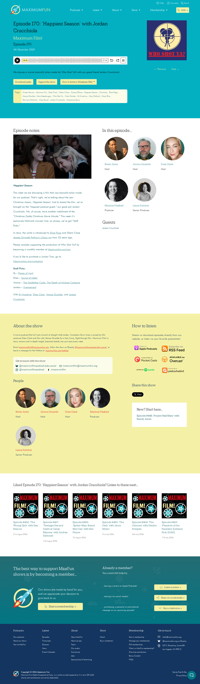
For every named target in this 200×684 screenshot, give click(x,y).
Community (75, 652)
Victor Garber (70, 96)
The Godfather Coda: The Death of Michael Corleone (51, 283)
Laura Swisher (141, 205)
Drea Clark (53, 92)
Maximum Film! (27, 38)
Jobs (73, 656)
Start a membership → (62, 606)
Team (73, 645)
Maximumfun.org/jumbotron (28, 261)
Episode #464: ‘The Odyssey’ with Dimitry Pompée (144, 525)
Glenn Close (64, 92)
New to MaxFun (19, 645)
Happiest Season (91, 92)
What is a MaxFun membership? (141, 648)
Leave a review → (172, 587)
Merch (102, 637)
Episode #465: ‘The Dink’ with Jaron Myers (113, 525)
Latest (96, 10)
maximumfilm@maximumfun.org (34, 347)
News (44, 648)
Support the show (46, 82)
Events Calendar (48, 652)
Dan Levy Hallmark (30, 100)
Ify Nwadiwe (83, 96)
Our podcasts (18, 637)
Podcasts (75, 10)
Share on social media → (172, 597)
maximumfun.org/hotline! (57, 351)
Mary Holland (94, 96)
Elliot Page (113, 92)
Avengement (29, 287)
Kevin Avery (111, 164)
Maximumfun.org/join (59, 249)
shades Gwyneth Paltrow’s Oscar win (32, 237)
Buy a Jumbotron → (172, 608)
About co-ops (76, 641)
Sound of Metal (29, 278)
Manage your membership (139, 641)
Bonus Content (134, 656)
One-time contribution (137, 652)
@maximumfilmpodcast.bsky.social (91, 347)
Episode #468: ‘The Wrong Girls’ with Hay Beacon (25, 525)
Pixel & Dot (182, 672)
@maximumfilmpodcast (31, 369)
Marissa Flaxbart (114, 205)
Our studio (75, 648)
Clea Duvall (44, 100)
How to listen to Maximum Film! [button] (77, 82)
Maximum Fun (41, 92)
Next (175, 69)
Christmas (103, 92)
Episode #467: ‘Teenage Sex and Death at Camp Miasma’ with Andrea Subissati (55, 529)
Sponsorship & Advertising (81, 660)
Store (135, 10)
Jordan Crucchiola (57, 100)
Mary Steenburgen (44, 96)
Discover (45, 645)
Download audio (23, 82)
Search (186, 3)
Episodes (45, 637)
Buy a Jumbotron (106, 641)
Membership (157, 10)
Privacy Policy (181, 676)
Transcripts (46, 641)
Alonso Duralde (29, 96)
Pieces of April (25, 273)
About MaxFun (76, 637)
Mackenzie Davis (73, 100)
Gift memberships (136, 645)
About (115, 10)
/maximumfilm (58, 369)
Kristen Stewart (29, 92)
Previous (160, 69)
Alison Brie (106, 96)
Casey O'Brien (77, 92)
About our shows (19, 641)
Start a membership (136, 637)
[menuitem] (76, 10)
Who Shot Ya (58, 96)
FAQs (131, 660)
